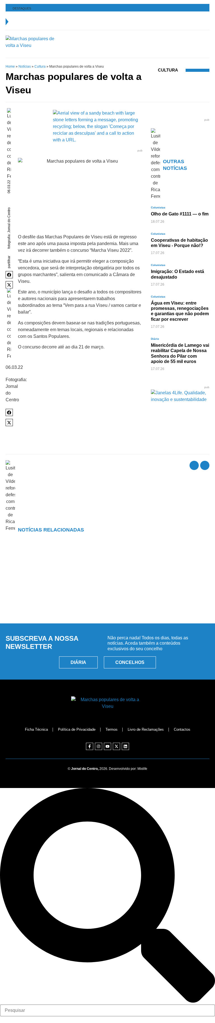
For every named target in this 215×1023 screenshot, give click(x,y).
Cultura (40, 66)
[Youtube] (107, 746)
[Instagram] (98, 746)
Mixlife (142, 769)
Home (10, 66)
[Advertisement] (107, 593)
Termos (112, 729)
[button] (9, 274)
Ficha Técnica (36, 729)
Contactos (182, 729)
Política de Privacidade (76, 729)
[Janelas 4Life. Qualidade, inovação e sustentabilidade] (180, 399)
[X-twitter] (116, 746)
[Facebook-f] (89, 746)
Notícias (24, 66)
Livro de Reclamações (146, 729)
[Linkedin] (125, 746)
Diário (155, 338)
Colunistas (158, 207)
